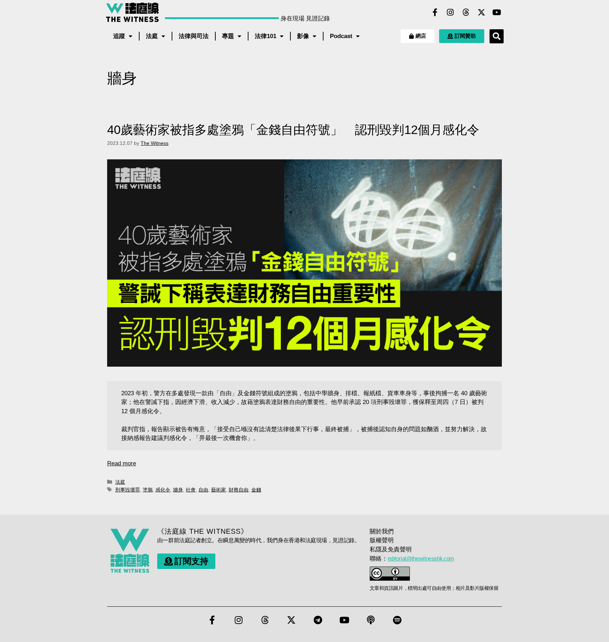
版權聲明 (382, 540)
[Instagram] (450, 12)
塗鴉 (148, 490)
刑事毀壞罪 (127, 490)
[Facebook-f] (435, 12)
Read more (121, 463)
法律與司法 (194, 36)
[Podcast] (371, 620)
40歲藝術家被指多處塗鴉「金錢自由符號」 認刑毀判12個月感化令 (293, 129)
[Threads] (466, 12)
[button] (497, 36)
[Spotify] (397, 620)
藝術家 (218, 490)
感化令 (162, 490)
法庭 (152, 36)
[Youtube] (497, 12)
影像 (303, 36)
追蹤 (119, 36)
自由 (203, 490)
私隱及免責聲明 (391, 549)
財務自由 (238, 490)
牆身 (178, 490)
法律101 (265, 36)
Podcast (341, 36)
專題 (228, 36)
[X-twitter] (481, 12)
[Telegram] (318, 620)
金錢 (256, 490)
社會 (191, 490)
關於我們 (382, 531)
